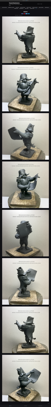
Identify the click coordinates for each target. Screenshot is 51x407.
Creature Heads (47, 7)
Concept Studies (29, 7)
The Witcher (17, 7)
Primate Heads (16, 8)
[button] (49, 403)
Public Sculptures (4, 7)
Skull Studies (26, 8)
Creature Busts (21, 8)
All (36, 8)
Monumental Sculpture (11, 7)
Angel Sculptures (41, 7)
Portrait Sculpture (34, 7)
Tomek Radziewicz (14, 3)
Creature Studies (32, 8)
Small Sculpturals (22, 7)
